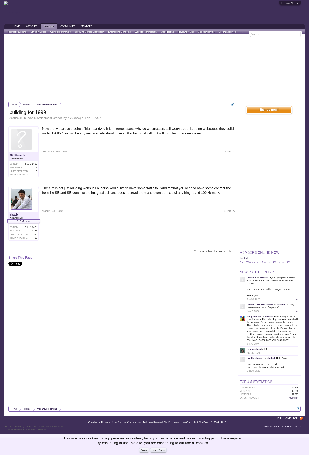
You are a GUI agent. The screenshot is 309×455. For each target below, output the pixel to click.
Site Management (227, 31)
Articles (31, 26)
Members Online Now (259, 252)
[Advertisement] (154, 68)
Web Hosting (167, 31)
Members (86, 26)
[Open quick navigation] (232, 104)
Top (295, 418)
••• (297, 299)
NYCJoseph (75, 118)
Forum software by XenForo (34, 426)
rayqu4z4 (293, 398)
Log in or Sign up (289, 3)
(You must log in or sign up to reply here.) (214, 251)
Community (67, 26)
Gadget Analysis (206, 31)
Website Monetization (146, 31)
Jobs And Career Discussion (89, 31)
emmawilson (254, 349)
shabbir (15, 214)
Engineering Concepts (119, 31)
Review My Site (186, 31)
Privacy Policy (294, 426)
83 (36, 238)
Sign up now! (269, 110)
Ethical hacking (38, 31)
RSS (301, 418)
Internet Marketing (17, 31)
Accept (144, 450)
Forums (49, 26)
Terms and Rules (272, 426)
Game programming (60, 31)
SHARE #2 (229, 211)
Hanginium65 (254, 316)
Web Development (39, 118)
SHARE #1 (229, 151)
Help (279, 418)
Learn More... (158, 450)
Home (16, 26)
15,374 (33, 231)
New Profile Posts (257, 272)
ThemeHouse (54, 429)
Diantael (244, 258)
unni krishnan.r (255, 358)
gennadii (251, 277)
